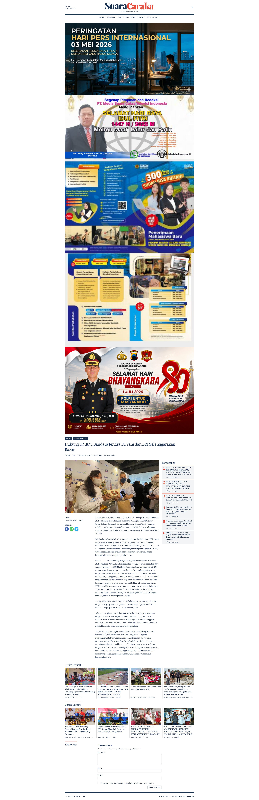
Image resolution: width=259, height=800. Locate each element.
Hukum (101, 17)
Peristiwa (120, 17)
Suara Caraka (81, 796)
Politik (148, 17)
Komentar (102, 752)
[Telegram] (76, 529)
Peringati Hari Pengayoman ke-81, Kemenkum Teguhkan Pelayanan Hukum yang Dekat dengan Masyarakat (179, 510)
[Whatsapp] (72, 529)
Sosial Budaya (110, 17)
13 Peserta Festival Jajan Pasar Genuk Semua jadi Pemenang (146, 688)
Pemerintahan (130, 17)
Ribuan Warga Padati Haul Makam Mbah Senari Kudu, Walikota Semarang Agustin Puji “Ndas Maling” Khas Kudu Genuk (80, 690)
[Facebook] (67, 529)
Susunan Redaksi (188, 796)
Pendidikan (140, 17)
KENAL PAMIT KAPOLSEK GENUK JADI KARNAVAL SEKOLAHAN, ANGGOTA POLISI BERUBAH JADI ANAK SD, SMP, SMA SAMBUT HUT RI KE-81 (179, 730)
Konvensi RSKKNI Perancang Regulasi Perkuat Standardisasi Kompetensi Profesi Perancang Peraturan (77, 730)
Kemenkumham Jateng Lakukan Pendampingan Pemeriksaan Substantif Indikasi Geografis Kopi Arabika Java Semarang (177, 690)
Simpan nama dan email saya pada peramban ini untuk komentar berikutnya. (127, 783)
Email (100, 775)
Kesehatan (156, 17)
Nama (100, 768)
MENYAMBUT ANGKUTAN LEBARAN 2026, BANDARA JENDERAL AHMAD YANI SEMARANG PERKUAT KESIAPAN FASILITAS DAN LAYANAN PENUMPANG (113, 691)
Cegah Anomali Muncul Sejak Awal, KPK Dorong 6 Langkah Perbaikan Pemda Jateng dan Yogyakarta (112, 729)
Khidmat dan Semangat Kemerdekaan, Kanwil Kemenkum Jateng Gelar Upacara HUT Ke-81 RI (179, 497)
